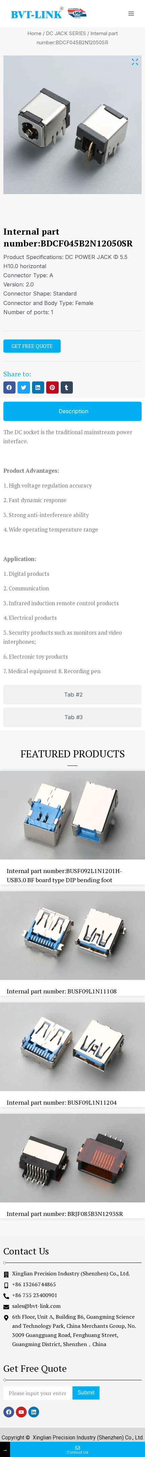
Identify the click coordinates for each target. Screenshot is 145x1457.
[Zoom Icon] (135, 62)
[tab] (72, 411)
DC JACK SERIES (66, 33)
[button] (9, 387)
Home (34, 33)
